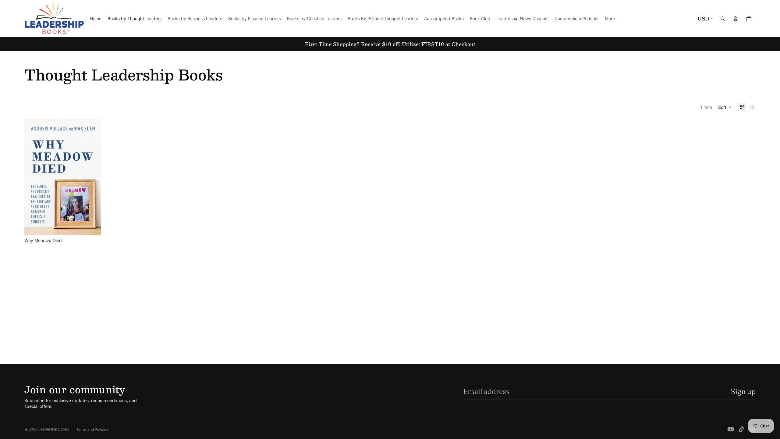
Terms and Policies (92, 429)
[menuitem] (610, 18)
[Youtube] (730, 429)
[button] (725, 107)
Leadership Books (53, 429)
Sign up (743, 391)
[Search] (722, 18)
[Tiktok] (741, 429)
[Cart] (749, 18)
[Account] (735, 18)
